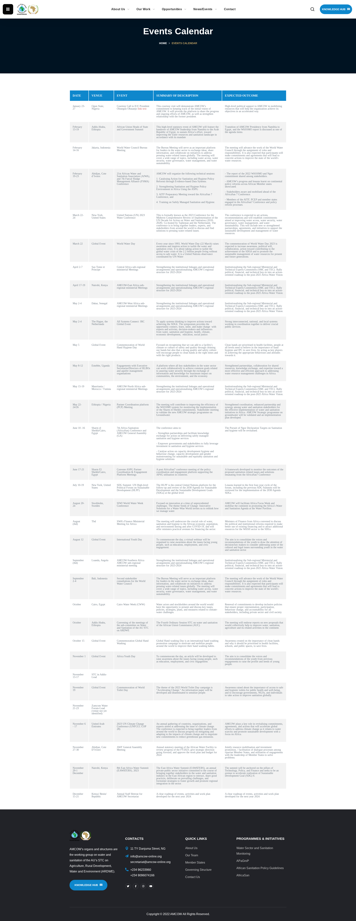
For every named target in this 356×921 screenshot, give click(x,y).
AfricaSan (242, 875)
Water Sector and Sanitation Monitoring (254, 850)
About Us (191, 848)
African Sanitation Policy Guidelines (260, 868)
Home (163, 43)
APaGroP (242, 860)
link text (142, 108)
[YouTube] (151, 886)
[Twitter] (128, 886)
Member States (195, 862)
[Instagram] (143, 886)
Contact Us (192, 877)
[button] (312, 9)
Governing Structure (198, 869)
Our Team (191, 855)
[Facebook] (136, 886)
